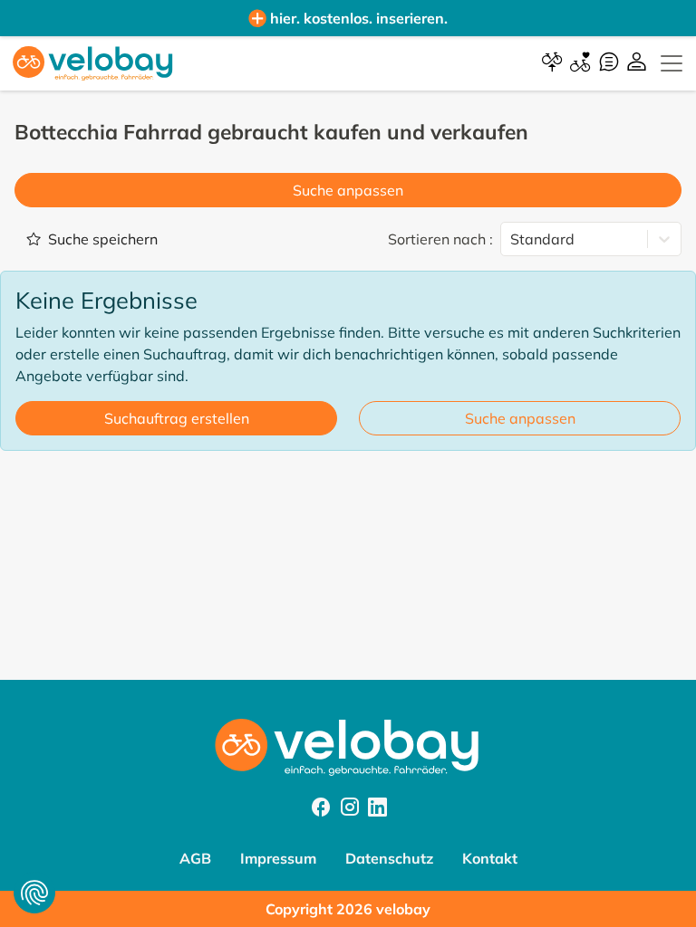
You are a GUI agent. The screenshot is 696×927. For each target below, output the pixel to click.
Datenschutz (389, 858)
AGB (195, 858)
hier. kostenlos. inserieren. (359, 18)
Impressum (278, 858)
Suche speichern (103, 239)
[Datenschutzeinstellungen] (34, 892)
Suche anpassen (348, 190)
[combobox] (512, 239)
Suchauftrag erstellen (176, 418)
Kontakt (489, 858)
